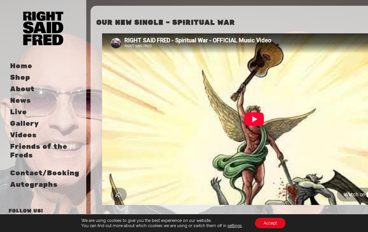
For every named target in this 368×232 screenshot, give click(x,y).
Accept (270, 223)
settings (234, 225)
